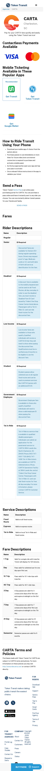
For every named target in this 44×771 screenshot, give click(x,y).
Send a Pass (17, 190)
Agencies (6, 9)
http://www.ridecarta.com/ (12, 666)
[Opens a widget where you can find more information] (34, 767)
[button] (36, 5)
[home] (16, 5)
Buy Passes (22, 767)
